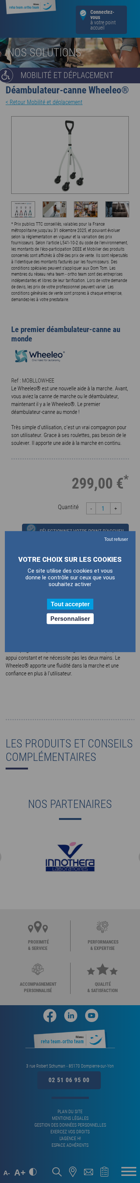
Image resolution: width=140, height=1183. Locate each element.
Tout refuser (116, 539)
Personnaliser (70, 619)
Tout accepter (70, 604)
